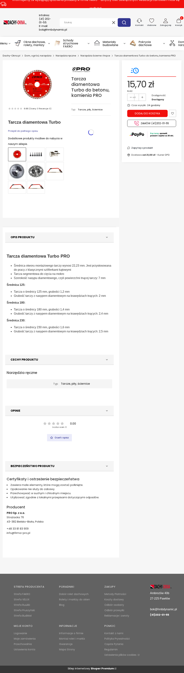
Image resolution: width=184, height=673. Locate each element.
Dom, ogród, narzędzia (38, 55)
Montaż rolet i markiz (72, 638)
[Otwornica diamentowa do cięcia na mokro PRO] (55, 154)
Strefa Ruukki (22, 605)
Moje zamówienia (25, 638)
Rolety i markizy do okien (74, 599)
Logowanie (20, 633)
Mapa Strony (67, 649)
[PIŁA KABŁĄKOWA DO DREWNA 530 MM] (55, 171)
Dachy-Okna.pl (11, 55)
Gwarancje (66, 644)
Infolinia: (45, 18)
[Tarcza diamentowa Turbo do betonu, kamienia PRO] (17, 154)
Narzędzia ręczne (66, 55)
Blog (61, 605)
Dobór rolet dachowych (74, 594)
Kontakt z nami (113, 633)
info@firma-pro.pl (18, 533)
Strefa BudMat (23, 615)
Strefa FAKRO (22, 594)
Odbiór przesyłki (114, 610)
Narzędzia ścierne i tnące (95, 55)
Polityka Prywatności (117, 638)
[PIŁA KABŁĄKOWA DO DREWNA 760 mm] (36, 187)
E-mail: (53, 27)
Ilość (130, 91)
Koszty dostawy (114, 599)
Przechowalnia (23, 644)
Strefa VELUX (21, 599)
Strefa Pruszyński (24, 610)
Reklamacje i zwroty (116, 615)
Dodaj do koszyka (147, 113)
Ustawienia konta (24, 649)
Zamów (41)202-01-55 (155, 123)
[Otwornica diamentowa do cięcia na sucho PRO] (36, 154)
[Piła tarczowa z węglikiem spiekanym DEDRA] (17, 171)
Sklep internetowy (91, 668)
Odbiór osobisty (114, 605)
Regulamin (111, 649)
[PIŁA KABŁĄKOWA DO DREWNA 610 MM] (17, 187)
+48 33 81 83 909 (18, 528)
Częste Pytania (113, 644)
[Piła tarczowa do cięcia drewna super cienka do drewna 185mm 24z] (36, 171)
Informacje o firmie (71, 633)
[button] (124, 22)
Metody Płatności (115, 594)
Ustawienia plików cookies (120, 655)
